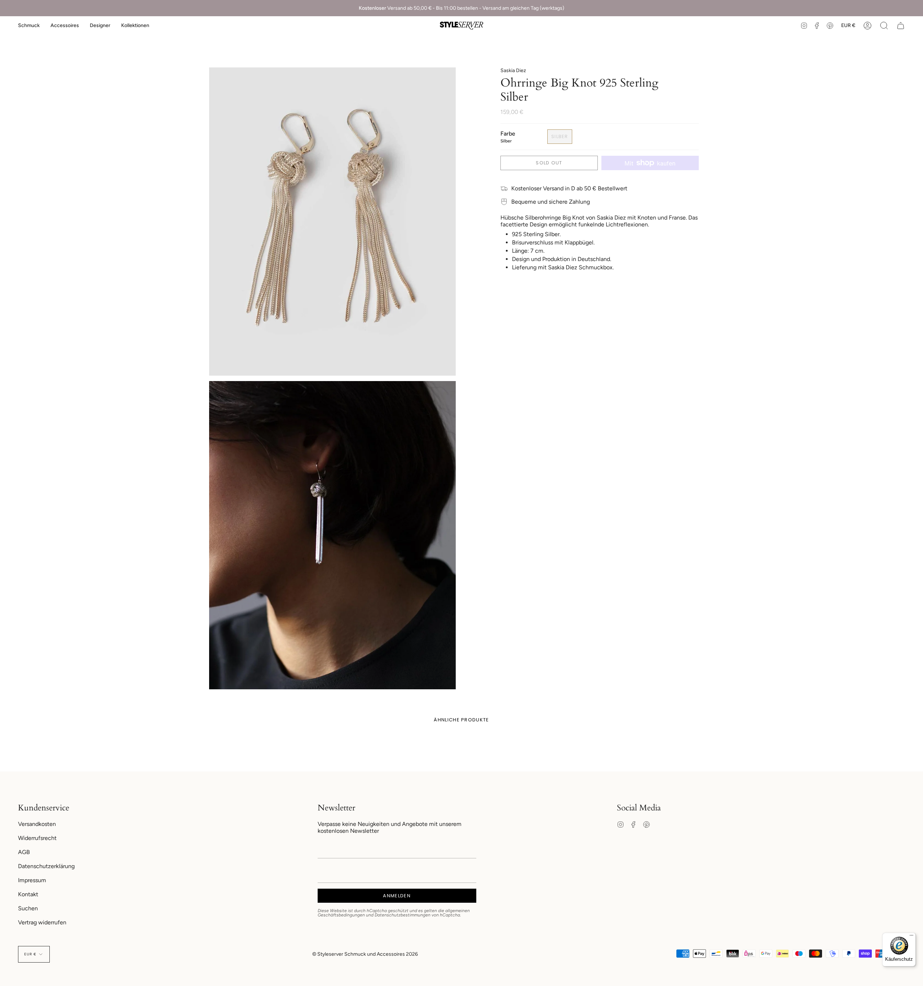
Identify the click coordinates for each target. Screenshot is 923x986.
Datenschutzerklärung (46, 866)
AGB (24, 852)
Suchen (28, 908)
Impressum (32, 880)
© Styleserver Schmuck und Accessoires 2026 (365, 954)
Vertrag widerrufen (42, 922)
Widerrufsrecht (37, 838)
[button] (29, 25)
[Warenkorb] (900, 25)
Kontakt (28, 894)
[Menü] (911, 937)
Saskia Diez (513, 70)
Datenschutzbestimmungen (402, 915)
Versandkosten (37, 824)
